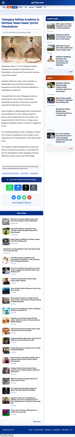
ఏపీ (26, 7)
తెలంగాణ (31, 7)
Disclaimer (48, 430)
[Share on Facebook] (14, 197)
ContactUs (56, 430)
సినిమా (20, 7)
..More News (37, 422)
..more (71, 71)
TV (45, 7)
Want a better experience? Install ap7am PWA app (7, 435)
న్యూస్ (3, 7)
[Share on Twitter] (19, 197)
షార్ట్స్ (9, 7)
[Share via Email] (29, 197)
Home (31, 430)
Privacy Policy (38, 430)
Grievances (65, 430)
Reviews (39, 7)
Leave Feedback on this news (21, 203)
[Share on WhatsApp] (24, 197)
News (15, 7)
